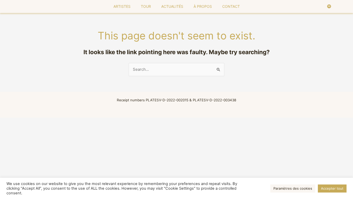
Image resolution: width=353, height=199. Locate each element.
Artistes (122, 6)
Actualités (172, 6)
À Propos (203, 6)
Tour (146, 6)
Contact (231, 6)
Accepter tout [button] (332, 188)
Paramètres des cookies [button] (292, 188)
